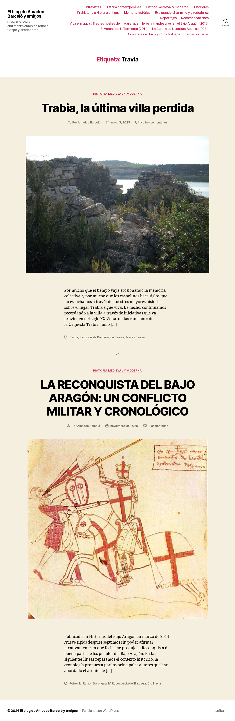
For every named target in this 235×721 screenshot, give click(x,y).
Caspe (73, 337)
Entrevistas (92, 7)
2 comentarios (158, 426)
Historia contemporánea (123, 7)
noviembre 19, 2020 (124, 426)
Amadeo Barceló (89, 122)
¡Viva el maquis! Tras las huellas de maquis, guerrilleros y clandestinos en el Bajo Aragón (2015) (139, 23)
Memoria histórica (137, 12)
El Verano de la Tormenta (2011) (124, 29)
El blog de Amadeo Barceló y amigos (25, 14)
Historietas (201, 7)
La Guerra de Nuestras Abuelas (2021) (180, 29)
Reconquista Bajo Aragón (97, 337)
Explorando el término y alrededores (182, 12)
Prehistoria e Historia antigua (98, 12)
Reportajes (168, 18)
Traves (130, 337)
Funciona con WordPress (100, 711)
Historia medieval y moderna (167, 7)
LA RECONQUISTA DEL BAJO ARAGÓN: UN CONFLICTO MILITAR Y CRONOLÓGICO (117, 397)
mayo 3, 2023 (120, 122)
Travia (140, 337)
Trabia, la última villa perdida (117, 108)
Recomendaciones (195, 18)
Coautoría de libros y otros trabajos (154, 34)
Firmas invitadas (197, 34)
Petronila (75, 683)
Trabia (119, 337)
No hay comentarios (153, 122)
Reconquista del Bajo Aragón (131, 683)
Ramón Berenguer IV (96, 683)
